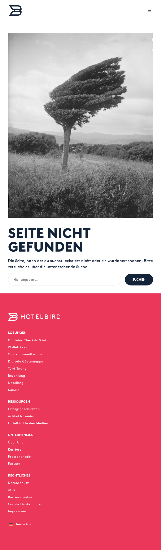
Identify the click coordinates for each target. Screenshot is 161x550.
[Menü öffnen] (149, 10)
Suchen (138, 279)
